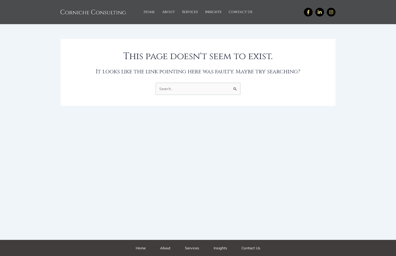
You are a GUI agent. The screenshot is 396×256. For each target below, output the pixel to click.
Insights (213, 11)
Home (149, 11)
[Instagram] (319, 12)
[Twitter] (331, 12)
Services (190, 11)
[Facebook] (308, 12)
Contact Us (240, 11)
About (168, 11)
